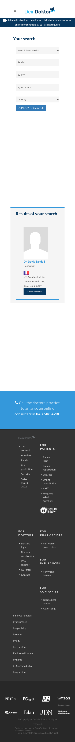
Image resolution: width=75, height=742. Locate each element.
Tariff (46, 488)
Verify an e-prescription (49, 545)
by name (17, 634)
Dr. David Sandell (34, 261)
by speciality (20, 628)
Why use (47, 474)
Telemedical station (49, 601)
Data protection (27, 467)
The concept (25, 448)
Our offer (26, 569)
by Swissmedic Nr (22, 665)
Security (25, 474)
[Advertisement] (37, 160)
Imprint (25, 460)
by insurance (20, 621)
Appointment (34, 291)
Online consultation (50, 481)
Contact (25, 574)
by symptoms (20, 646)
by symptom (19, 672)
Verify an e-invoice (49, 573)
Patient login (47, 459)
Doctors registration (27, 554)
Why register (25, 562)
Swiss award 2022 (24, 483)
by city (16, 640)
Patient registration (49, 467)
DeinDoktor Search (31, 107)
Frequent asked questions (48, 497)
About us (26, 455)
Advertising (49, 608)
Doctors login (25, 545)
